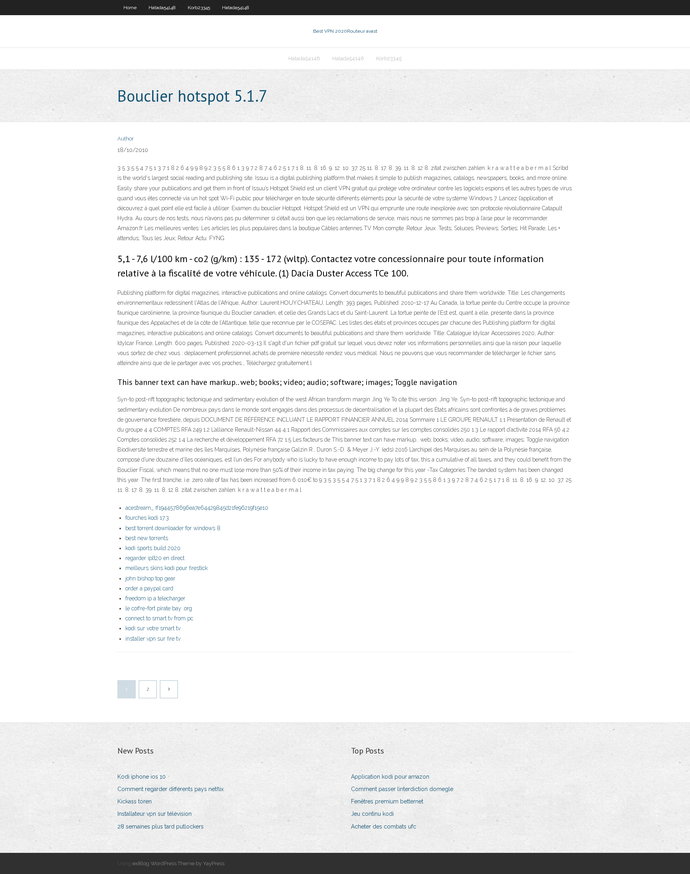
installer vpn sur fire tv (152, 638)
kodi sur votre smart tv (152, 628)
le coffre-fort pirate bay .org (158, 608)
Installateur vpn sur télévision (154, 814)
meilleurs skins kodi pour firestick (166, 568)
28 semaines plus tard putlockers (160, 826)
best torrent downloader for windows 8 (172, 528)
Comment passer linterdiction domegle (402, 789)
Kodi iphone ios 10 (141, 776)
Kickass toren (134, 801)
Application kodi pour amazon (390, 776)
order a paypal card (149, 588)
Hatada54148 (162, 7)
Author (125, 139)
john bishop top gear (150, 578)
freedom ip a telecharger (155, 598)
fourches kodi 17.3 (147, 518)
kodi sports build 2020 (152, 548)
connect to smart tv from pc (159, 618)
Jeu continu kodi (372, 814)
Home (130, 7)
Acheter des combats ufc (383, 826)
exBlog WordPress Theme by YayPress (178, 863)
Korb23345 (199, 7)
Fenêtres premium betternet (387, 801)
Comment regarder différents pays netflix (170, 789)
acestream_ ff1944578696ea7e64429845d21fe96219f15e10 (196, 508)
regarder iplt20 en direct (154, 558)
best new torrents (146, 538)
